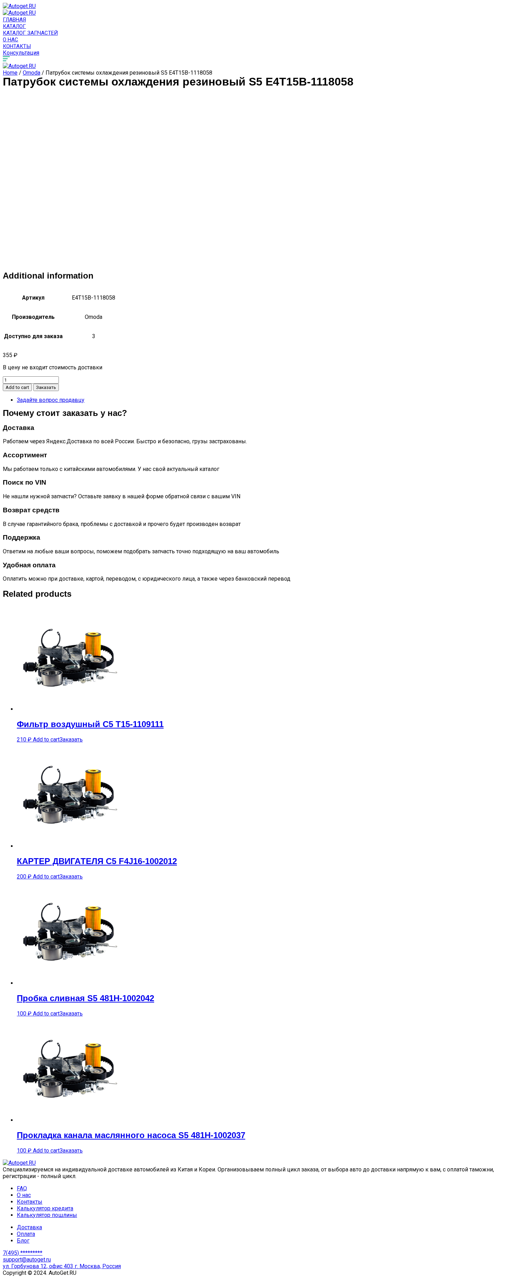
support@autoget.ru (27, 1259)
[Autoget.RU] (19, 6)
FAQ (22, 1188)
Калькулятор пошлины (47, 1215)
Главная (14, 19)
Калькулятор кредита (45, 1208)
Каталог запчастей (30, 33)
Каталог (14, 26)
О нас (10, 39)
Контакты (17, 46)
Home (10, 72)
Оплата (26, 1234)
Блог (23, 1240)
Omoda (31, 72)
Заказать (46, 387)
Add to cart (17, 387)
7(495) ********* (22, 1253)
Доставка (29, 1227)
